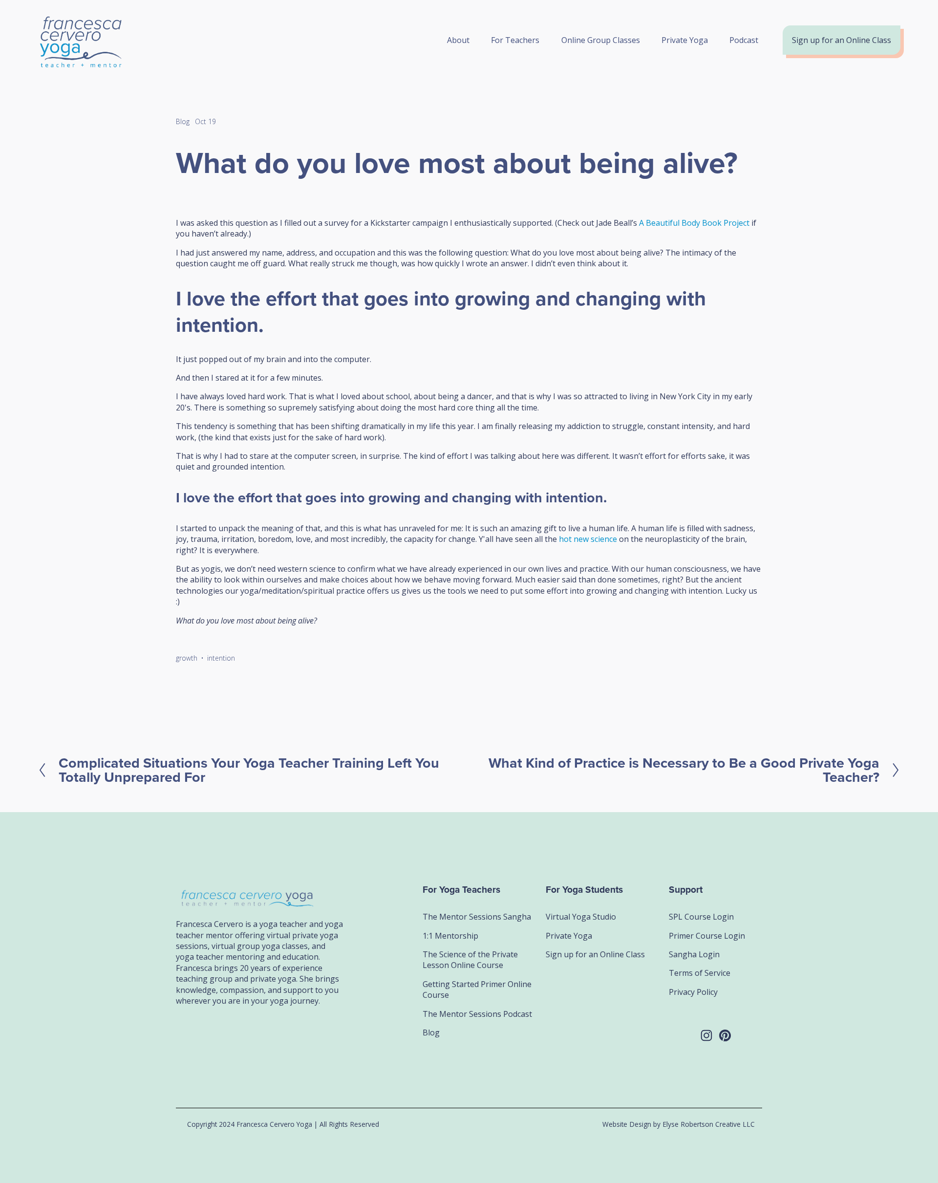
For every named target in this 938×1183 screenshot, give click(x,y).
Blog (183, 121)
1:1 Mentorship (450, 935)
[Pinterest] (725, 1035)
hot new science (589, 539)
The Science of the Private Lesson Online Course (470, 959)
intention (221, 658)
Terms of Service (699, 973)
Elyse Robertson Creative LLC (708, 1124)
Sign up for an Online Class (841, 40)
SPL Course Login (701, 916)
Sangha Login (694, 954)
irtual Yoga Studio (583, 916)
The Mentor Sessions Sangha (477, 916)
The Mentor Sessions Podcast (477, 1014)
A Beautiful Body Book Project (694, 222)
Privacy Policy (693, 992)
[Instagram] (706, 1035)
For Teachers (515, 40)
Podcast (743, 40)
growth (186, 658)
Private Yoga (684, 40)
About (458, 40)
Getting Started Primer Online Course (477, 989)
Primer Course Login (707, 935)
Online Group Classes (600, 40)
